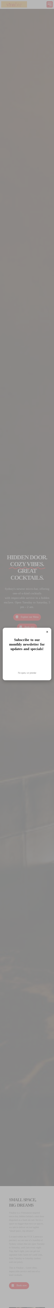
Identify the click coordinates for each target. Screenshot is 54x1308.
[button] (47, 632)
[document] (27, 654)
